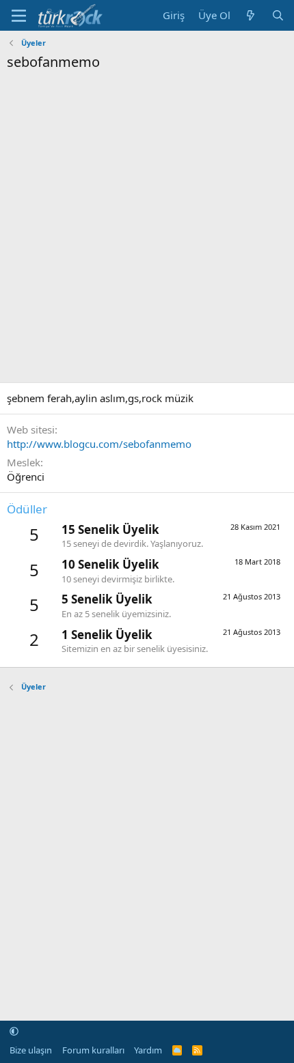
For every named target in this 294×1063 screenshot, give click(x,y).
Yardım (148, 1050)
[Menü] (19, 15)
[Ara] (278, 15)
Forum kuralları (93, 1050)
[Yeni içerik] (250, 15)
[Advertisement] (147, 225)
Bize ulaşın (31, 1050)
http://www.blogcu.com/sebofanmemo (99, 444)
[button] (14, 1030)
